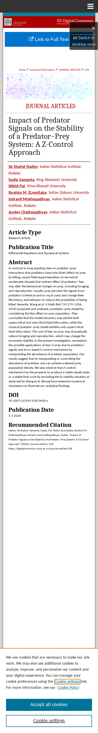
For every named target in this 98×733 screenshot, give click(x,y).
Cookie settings (67, 682)
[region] (49, 690)
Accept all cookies (49, 704)
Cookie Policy (68, 688)
